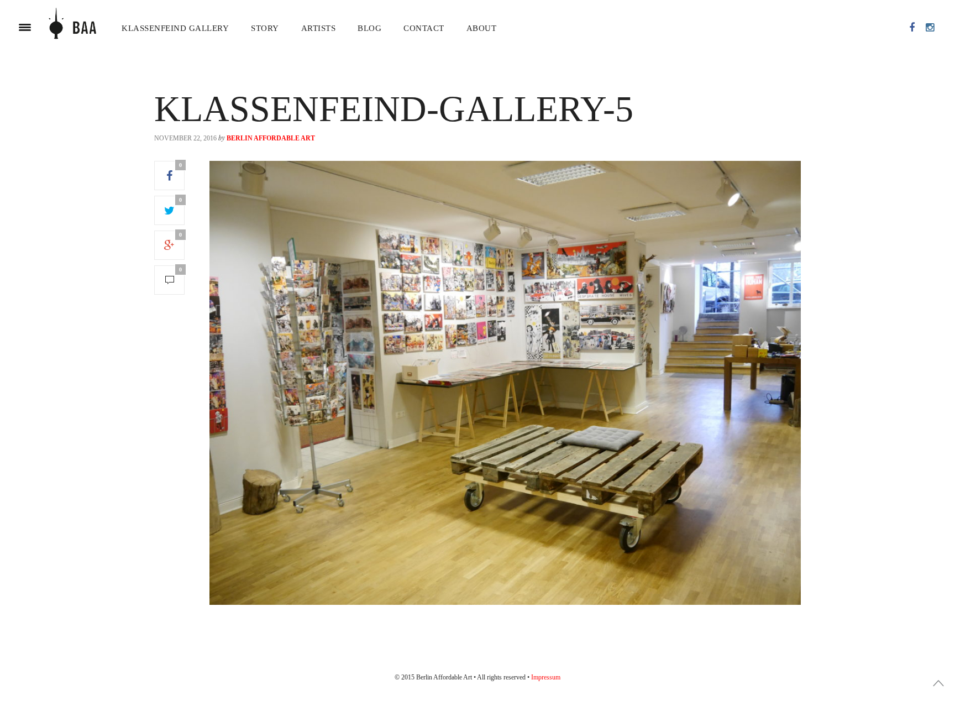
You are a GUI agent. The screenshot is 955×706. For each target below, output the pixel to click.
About (481, 28)
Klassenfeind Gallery (175, 28)
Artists (318, 28)
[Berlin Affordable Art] (72, 28)
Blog (369, 28)
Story (265, 28)
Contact (423, 28)
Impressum (545, 677)
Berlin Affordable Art (271, 138)
